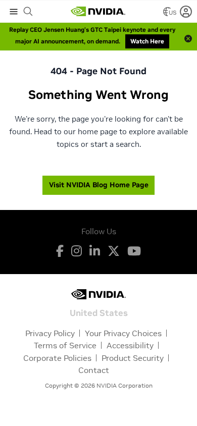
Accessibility (130, 345)
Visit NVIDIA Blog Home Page (99, 184)
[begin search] (28, 12)
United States (99, 312)
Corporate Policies (57, 358)
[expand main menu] (14, 12)
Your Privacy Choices (123, 333)
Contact (93, 370)
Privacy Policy (50, 333)
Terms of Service (65, 345)
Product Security (133, 358)
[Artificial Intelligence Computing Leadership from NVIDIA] (98, 12)
